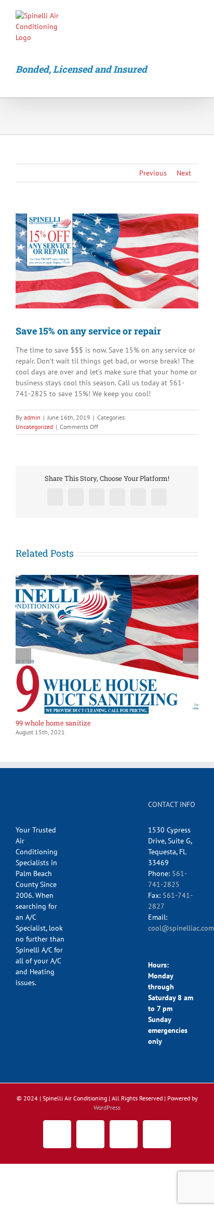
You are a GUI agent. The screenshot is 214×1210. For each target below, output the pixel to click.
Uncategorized (34, 427)
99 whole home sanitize (53, 723)
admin (32, 417)
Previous (153, 173)
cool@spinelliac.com (181, 928)
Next (184, 173)
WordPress (107, 1107)
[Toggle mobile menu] (194, 18)
